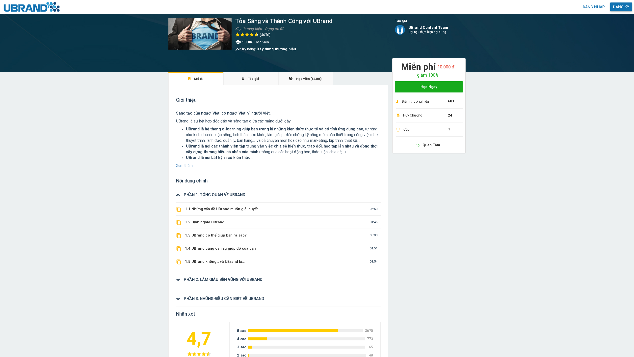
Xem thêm (184, 166)
